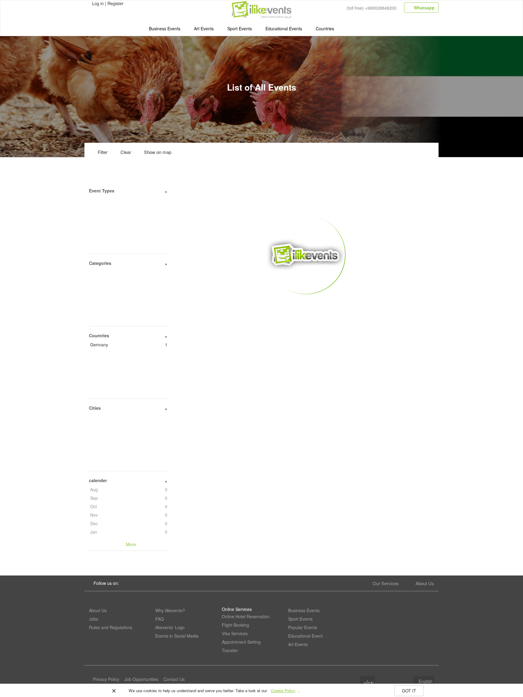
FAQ (159, 619)
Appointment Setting (241, 642)
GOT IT (409, 691)
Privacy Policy (106, 679)
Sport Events (239, 28)
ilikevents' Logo (170, 627)
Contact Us (174, 679)
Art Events (204, 28)
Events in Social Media (177, 636)
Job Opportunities (141, 679)
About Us (425, 583)
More (305, 303)
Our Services (386, 583)
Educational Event (305, 636)
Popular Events (302, 627)
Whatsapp (424, 8)
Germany (128, 345)
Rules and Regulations (110, 627)
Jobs (93, 619)
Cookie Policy (283, 690)
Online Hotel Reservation (246, 616)
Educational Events (283, 28)
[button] (154, 152)
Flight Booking (235, 625)
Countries (325, 28)
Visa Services (235, 633)
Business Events (164, 28)
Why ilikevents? (170, 610)
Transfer (230, 650)
